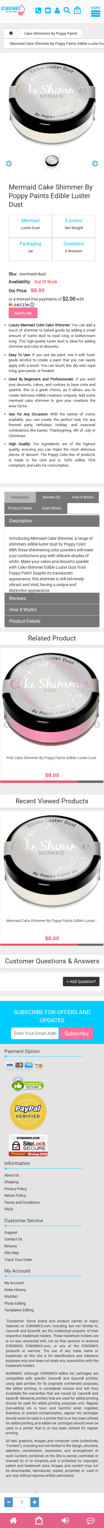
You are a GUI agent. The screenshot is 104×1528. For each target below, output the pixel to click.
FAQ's (8, 1209)
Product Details (24, 621)
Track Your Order (18, 1260)
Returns (10, 1246)
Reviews (17, 598)
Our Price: (18, 290)
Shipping (11, 1182)
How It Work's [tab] (83, 497)
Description (20, 521)
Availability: (20, 281)
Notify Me (23, 313)
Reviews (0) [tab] (51, 497)
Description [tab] (20, 497)
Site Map (11, 1253)
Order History (15, 1290)
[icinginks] (13, 9)
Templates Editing (19, 1310)
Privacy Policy (15, 1189)
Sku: (13, 274)
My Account (14, 1283)
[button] (9, 165)
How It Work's (23, 609)
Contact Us (13, 1239)
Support (10, 1232)
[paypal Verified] (28, 1112)
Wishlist (11, 1296)
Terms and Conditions (22, 1202)
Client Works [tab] (51, 508)
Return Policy (15, 1195)
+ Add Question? (81, 981)
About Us (11, 1175)
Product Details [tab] (20, 508)
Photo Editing (15, 1303)
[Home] (11, 33)
